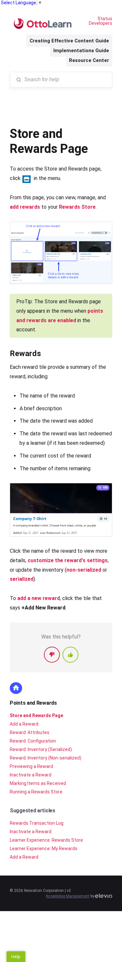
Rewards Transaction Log (36, 823)
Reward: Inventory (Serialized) (41, 749)
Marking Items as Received (38, 783)
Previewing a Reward (31, 766)
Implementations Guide (81, 50)
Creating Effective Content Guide (69, 41)
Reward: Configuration (33, 741)
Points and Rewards (33, 703)
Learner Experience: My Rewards (43, 848)
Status (105, 18)
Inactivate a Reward (30, 774)
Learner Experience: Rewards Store (46, 840)
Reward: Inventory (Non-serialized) (45, 757)
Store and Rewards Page (36, 715)
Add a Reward (24, 724)
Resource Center (89, 60)
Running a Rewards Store (36, 791)
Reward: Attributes (29, 732)
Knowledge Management (67, 896)
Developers (100, 23)
